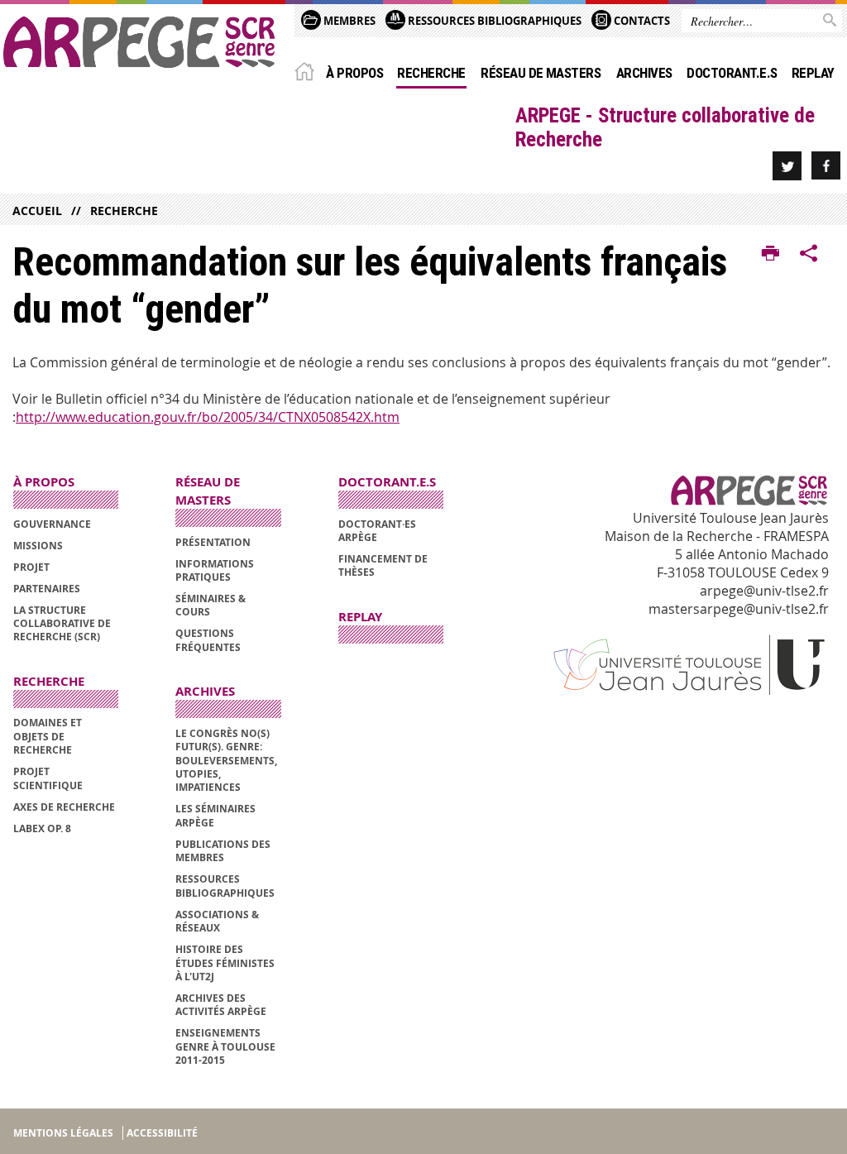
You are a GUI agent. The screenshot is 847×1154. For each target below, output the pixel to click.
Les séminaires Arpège (215, 815)
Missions (38, 546)
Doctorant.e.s (732, 73)
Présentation (213, 542)
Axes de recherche (64, 807)
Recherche (431, 73)
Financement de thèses (383, 565)
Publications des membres (222, 850)
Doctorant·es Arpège (377, 530)
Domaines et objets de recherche (47, 736)
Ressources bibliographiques (225, 885)
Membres (348, 20)
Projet (31, 567)
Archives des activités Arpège (220, 1004)
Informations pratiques (214, 570)
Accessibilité (162, 1133)
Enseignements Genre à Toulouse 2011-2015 (225, 1046)
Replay (813, 73)
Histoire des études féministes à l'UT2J (225, 963)
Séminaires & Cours (210, 605)
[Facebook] (825, 165)
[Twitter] (787, 165)
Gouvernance (52, 524)
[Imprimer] (770, 254)
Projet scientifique (48, 778)
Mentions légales (63, 1133)
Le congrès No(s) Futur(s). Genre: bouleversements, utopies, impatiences (226, 760)
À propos (354, 73)
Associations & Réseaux (217, 921)
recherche (124, 210)
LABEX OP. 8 (42, 828)
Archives (644, 73)
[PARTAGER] (809, 254)
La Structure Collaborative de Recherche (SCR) (62, 623)
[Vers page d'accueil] (139, 42)
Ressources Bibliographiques (493, 20)
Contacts (640, 20)
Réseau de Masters (541, 73)
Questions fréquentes (208, 640)
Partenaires (46, 589)
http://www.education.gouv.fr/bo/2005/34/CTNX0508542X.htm (208, 417)
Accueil (37, 210)
